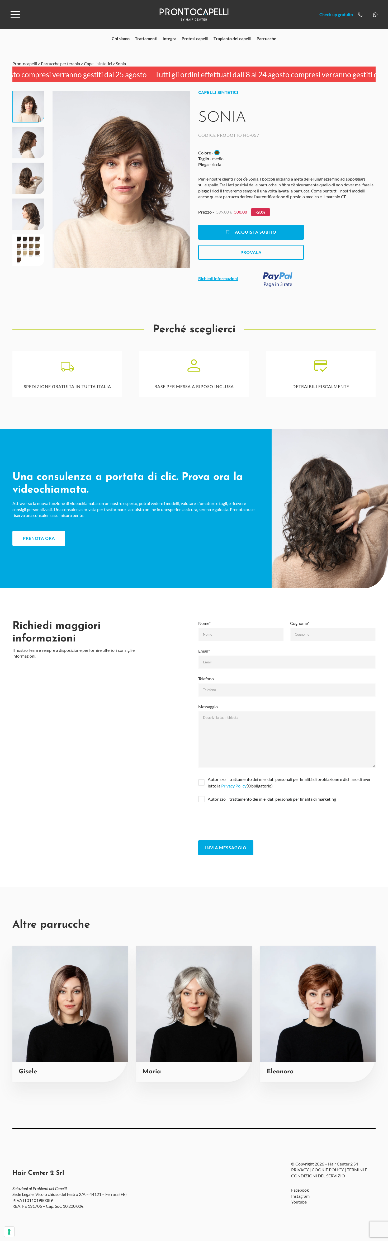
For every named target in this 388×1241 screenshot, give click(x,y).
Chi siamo (121, 38)
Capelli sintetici (98, 63)
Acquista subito (255, 231)
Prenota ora (39, 538)
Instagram (300, 1195)
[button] (28, 106)
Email (204, 650)
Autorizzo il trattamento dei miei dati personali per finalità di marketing (272, 798)
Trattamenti (146, 38)
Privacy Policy (234, 785)
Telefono (206, 678)
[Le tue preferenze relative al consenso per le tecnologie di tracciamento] (9, 1232)
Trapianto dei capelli (232, 38)
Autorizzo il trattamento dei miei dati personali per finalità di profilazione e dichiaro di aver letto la (289, 783)
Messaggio (208, 706)
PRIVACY (300, 1169)
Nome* (204, 623)
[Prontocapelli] (193, 14)
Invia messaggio (226, 847)
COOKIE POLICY (328, 1169)
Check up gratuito (336, 14)
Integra (169, 38)
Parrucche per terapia (60, 63)
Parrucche (266, 38)
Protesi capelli (195, 38)
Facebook (300, 1190)
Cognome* (299, 623)
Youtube (299, 1201)
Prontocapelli (24, 63)
